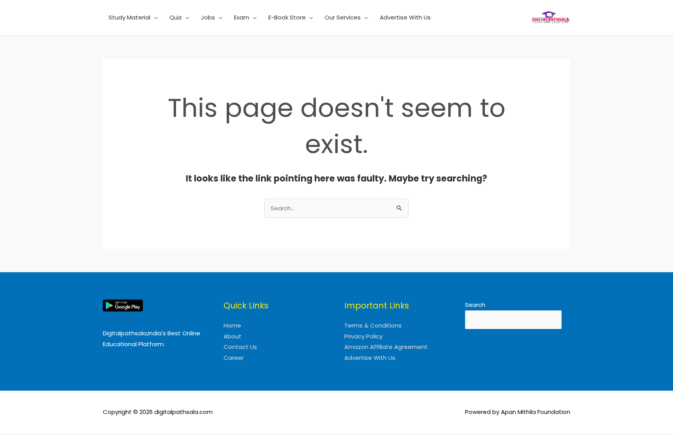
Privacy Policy (363, 336)
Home (232, 325)
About (232, 336)
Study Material (129, 17)
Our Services (343, 17)
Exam (241, 17)
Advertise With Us (405, 17)
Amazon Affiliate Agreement (386, 347)
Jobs (208, 17)
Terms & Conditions (373, 325)
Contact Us (240, 347)
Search (475, 305)
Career (234, 358)
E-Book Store (287, 17)
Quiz (175, 17)
